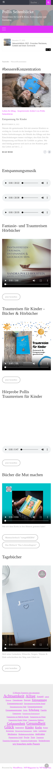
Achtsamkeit (13, 695)
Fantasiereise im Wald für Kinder (18, 717)
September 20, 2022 (11, 124)
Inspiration (19, 728)
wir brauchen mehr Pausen (26, 743)
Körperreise (10, 731)
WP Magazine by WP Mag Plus (37, 768)
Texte (33, 737)
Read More (7, 152)
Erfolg (25, 710)
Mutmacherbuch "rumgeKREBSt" (20, 537)
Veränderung (44, 740)
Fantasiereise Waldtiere (36, 720)
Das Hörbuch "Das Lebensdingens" (20, 545)
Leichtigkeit (42, 731)
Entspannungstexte (35, 707)
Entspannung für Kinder (14, 119)
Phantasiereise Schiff (16, 737)
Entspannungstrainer (14, 710)
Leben (35, 731)
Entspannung (39, 699)
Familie (44, 710)
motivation (40, 734)
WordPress (17, 768)
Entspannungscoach (15, 703)
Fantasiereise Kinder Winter (18, 720)
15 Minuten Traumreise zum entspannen (26, 693)
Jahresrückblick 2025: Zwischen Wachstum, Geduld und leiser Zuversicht (29, 44)
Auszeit (40, 696)
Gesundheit (35, 723)
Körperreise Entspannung (23, 731)
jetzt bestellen (11, 297)
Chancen (8, 700)
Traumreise (40, 737)
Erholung (34, 709)
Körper (45, 728)
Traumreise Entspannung (11, 741)
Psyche (26, 737)
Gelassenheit (16, 723)
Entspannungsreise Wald (18, 707)
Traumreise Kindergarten (28, 741)
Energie (27, 700)
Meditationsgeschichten (26, 734)
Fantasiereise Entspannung (31, 713)
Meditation (12, 734)
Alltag (30, 696)
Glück (9, 727)
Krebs (38, 727)
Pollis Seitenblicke (17, 11)
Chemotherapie (18, 700)
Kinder (29, 727)
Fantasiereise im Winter (38, 717)
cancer (47, 697)
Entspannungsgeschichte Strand (34, 704)
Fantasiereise (17, 714)
